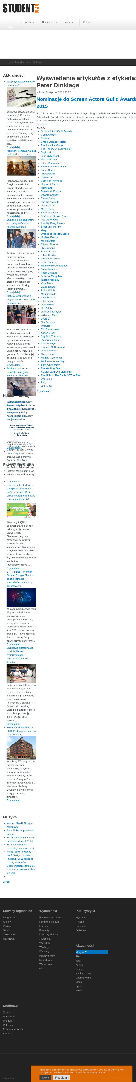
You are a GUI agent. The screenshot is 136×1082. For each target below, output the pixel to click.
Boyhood (46, 152)
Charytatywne (83, 977)
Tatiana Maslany (50, 279)
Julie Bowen (47, 304)
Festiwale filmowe (49, 921)
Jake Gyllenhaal (50, 155)
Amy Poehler (48, 297)
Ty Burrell (46, 325)
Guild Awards (48, 134)
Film (45, 124)
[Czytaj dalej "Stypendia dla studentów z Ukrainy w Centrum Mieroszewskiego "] (21, 238)
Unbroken (46, 378)
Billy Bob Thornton (51, 336)
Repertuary (45, 959)
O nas (6, 1012)
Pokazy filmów (47, 955)
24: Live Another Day (52, 361)
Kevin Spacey (48, 262)
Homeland (46, 187)
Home (10, 62)
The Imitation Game (52, 145)
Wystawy (44, 951)
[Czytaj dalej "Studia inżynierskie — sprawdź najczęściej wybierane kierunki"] (21, 386)
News (79, 990)
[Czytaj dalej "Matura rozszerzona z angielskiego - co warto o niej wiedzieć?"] (21, 314)
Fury (43, 382)
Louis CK (46, 318)
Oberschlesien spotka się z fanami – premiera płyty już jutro (21, 869)
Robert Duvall (48, 251)
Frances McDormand (53, 347)
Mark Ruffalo (48, 240)
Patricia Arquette (50, 201)
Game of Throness (51, 180)
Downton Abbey (49, 194)
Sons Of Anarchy (50, 364)
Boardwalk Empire (51, 191)
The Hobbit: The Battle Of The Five (60, 375)
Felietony (81, 930)
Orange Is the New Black (55, 233)
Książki (79, 964)
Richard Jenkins (50, 339)
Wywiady (81, 917)
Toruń (6, 930)
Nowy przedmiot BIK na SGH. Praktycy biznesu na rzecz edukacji (21, 731)
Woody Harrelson (50, 258)
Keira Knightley (49, 212)
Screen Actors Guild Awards (56, 131)
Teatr (78, 960)
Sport (79, 986)
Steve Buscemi (49, 269)
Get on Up (46, 385)
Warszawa (9, 938)
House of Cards (49, 184)
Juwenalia (44, 938)
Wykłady (44, 947)
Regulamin (9, 1016)
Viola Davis (47, 283)
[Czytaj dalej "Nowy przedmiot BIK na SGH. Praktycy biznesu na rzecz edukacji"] (21, 747)
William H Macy (49, 315)
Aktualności (48, 22)
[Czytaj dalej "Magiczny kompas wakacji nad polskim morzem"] (21, 166)
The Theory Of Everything (55, 148)
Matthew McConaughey (54, 265)
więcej (6, 881)
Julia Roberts (48, 350)
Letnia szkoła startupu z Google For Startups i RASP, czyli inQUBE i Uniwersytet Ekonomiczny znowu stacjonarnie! (21, 492)
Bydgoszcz (9, 917)
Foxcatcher (47, 177)
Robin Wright (48, 290)
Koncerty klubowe (49, 934)
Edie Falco (47, 301)
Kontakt (87, 22)
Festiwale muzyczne (50, 917)
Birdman (45, 138)
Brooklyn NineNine (51, 226)
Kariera (69, 22)
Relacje (80, 921)
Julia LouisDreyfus (51, 311)
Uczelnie (27, 22)
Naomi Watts (48, 205)
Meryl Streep (48, 209)
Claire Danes (48, 286)
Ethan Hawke (48, 255)
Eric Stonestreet (50, 329)
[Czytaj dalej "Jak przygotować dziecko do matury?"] (21, 97)
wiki (41, 968)
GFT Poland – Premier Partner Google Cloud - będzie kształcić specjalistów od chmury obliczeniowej (20, 578)
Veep (44, 230)
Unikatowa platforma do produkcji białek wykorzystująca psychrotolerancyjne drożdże (20, 654)
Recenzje (81, 926)
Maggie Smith (48, 293)
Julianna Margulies (51, 276)
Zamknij (45, 1078)
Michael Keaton (49, 159)
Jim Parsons (48, 322)
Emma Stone (48, 198)
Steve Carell (48, 170)
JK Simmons (48, 247)
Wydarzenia (46, 964)
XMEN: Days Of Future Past (56, 371)
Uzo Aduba (47, 308)
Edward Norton (49, 244)
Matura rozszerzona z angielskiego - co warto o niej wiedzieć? (21, 299)
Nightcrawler (48, 173)
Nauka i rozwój (84, 973)
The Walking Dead (51, 368)
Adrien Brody (48, 332)
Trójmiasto (9, 934)
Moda (79, 981)
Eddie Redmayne (50, 163)
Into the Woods (49, 219)
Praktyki (7, 1020)
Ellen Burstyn (48, 343)
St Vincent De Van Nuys (54, 216)
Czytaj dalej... (44, 391)
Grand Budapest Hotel (53, 141)
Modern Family (49, 237)
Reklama (8, 1025)
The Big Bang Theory (53, 223)
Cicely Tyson (48, 354)
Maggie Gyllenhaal (51, 357)
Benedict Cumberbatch (54, 166)
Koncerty (44, 930)
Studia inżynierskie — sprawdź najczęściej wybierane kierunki (19, 372)
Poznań (7, 926)
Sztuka (79, 969)
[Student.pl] (21, 9)
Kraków (7, 921)
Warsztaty (44, 943)
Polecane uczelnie (13, 1029)
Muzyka (19, 62)
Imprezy (43, 926)
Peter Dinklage (49, 272)
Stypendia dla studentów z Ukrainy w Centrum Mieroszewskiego (20, 223)
